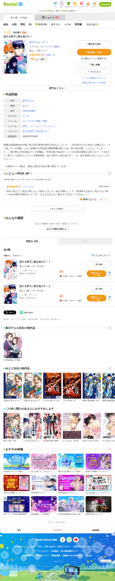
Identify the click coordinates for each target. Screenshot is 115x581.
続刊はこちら (56, 88)
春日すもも (34, 41)
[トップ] (10, 4)
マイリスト (95, 71)
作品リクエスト (64, 546)
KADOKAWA (29, 110)
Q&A (40, 546)
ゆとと (45, 41)
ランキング (57, 530)
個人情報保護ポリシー (70, 551)
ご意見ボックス (79, 546)
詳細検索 (95, 530)
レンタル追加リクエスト (94, 77)
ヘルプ (33, 546)
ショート (51, 17)
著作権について (42, 555)
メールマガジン (94, 546)
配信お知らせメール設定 (94, 82)
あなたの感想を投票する (56, 228)
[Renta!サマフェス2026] (20, 4)
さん (28, 186)
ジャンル (91, 24)
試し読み (99, 264)
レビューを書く (39, 59)
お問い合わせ (49, 546)
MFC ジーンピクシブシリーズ (39, 126)
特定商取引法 (28, 555)
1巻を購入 (94, 52)
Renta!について (21, 546)
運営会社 (88, 555)
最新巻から (18, 255)
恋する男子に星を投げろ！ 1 (34, 261)
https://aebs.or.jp (25, 576)
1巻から (7, 255)
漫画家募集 (55, 555)
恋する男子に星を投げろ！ (36, 131)
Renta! (6, 319)
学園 (44, 120)
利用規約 (54, 551)
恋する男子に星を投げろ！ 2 (34, 286)
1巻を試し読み (94, 43)
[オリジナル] (41, 24)
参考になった (89, 199)
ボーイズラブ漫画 (50, 46)
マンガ (26, 115)
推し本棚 (95, 64)
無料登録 (106, 4)
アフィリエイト (42, 551)
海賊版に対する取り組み (72, 555)
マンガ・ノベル (18, 17)
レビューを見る (56, 208)
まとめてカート (102, 255)
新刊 (19, 530)
